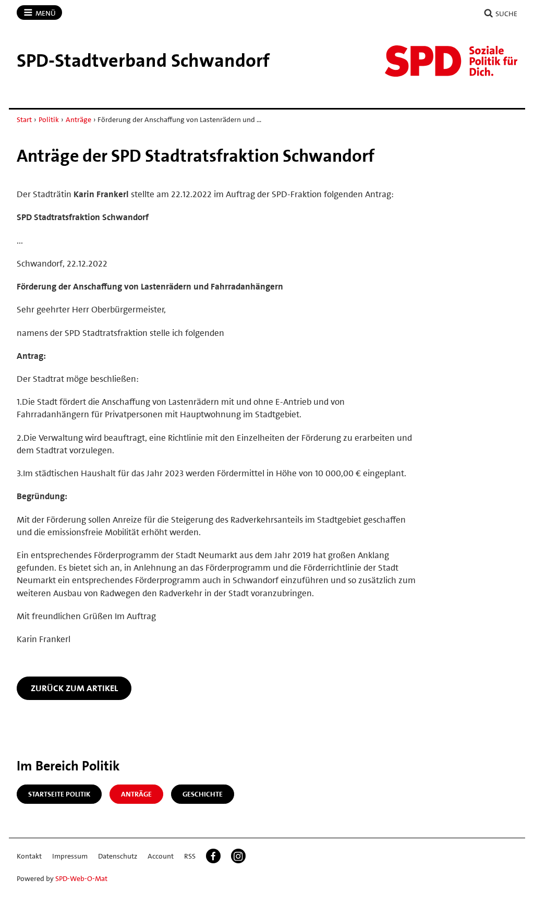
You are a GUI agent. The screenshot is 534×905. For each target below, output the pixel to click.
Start (24, 119)
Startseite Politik (59, 794)
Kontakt (29, 856)
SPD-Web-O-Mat (81, 878)
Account (161, 856)
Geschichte (203, 794)
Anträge (78, 119)
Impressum (70, 856)
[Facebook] (213, 856)
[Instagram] (238, 856)
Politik (49, 119)
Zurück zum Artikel (74, 688)
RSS (190, 856)
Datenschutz (117, 856)
